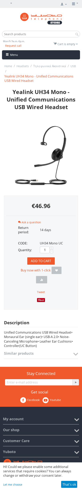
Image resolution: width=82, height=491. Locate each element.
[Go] (75, 382)
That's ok (69, 484)
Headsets (23, 66)
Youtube (55, 400)
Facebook (33, 400)
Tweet (41, 292)
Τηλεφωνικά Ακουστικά (49, 66)
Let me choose (12, 484)
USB (73, 66)
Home (8, 66)
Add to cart (41, 261)
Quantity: (25, 250)
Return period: (23, 230)
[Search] (77, 34)
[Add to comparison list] (41, 279)
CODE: (22, 243)
